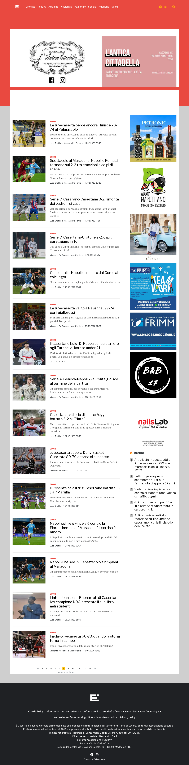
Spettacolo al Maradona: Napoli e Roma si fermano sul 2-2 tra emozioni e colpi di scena (84, 164)
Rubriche (104, 6)
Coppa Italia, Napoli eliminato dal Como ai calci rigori (84, 274)
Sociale (92, 6)
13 (90, 668)
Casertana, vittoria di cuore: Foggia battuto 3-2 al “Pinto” (79, 416)
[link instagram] (165, 6)
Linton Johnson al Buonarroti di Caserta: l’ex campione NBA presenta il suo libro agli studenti (83, 601)
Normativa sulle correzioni (103, 717)
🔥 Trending (137, 452)
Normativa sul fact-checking (70, 717)
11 (78, 668)
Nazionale (66, 6)
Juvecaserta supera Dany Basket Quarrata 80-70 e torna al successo (79, 454)
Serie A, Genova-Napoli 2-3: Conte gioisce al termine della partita (84, 381)
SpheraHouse (99, 759)
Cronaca (30, 6)
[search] (173, 6)
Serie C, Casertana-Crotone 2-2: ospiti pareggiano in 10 (81, 239)
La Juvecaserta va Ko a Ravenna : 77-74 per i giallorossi (82, 310)
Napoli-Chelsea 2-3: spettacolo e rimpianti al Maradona (84, 564)
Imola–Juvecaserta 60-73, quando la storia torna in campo (85, 638)
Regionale (80, 6)
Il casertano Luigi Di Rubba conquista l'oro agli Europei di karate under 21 (84, 345)
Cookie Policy (36, 711)
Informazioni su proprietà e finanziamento (107, 711)
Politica (42, 6)
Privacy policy (128, 717)
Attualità (53, 6)
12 (84, 668)
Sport (114, 6)
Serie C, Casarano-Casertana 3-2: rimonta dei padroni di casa (84, 201)
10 (73, 668)
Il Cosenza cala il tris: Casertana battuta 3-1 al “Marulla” (85, 490)
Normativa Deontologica (147, 711)
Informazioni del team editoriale (63, 711)
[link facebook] (160, 6)
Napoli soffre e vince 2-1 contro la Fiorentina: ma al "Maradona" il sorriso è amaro (83, 527)
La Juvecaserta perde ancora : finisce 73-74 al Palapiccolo (83, 127)
